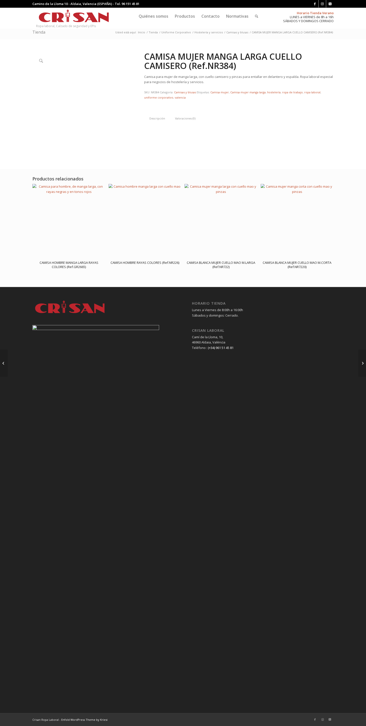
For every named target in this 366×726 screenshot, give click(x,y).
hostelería (274, 92)
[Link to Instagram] (322, 3)
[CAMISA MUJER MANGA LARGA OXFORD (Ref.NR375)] (362, 363)
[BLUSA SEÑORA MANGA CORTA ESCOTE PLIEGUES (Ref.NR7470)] (4, 363)
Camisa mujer (219, 92)
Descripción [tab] (157, 118)
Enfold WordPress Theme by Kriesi (84, 720)
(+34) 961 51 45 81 (221, 347)
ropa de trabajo (292, 92)
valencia (180, 97)
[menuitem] (153, 16)
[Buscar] (256, 16)
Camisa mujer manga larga (248, 92)
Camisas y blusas (185, 92)
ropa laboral (312, 92)
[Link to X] (330, 3)
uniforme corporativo (158, 97)
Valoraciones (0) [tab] (185, 118)
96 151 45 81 (130, 3)
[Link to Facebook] (314, 3)
